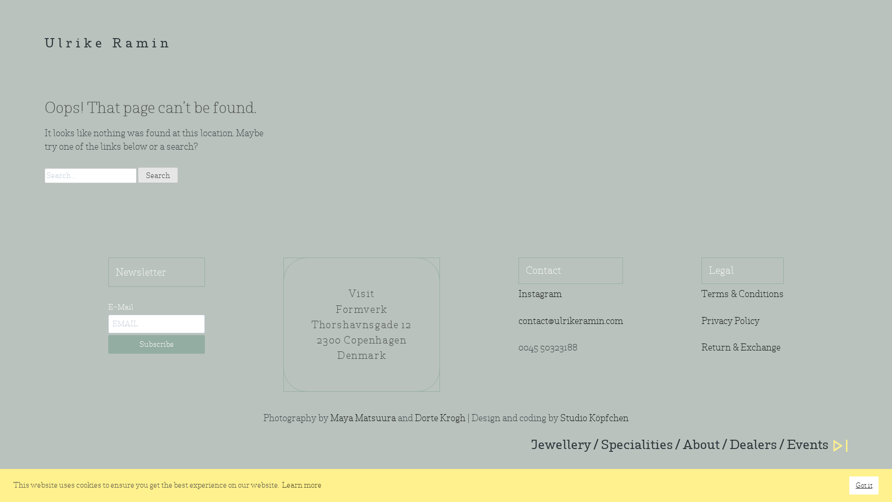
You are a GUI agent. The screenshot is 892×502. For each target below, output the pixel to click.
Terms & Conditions (743, 294)
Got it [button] (864, 485)
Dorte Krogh (440, 418)
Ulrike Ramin (108, 44)
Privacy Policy (731, 321)
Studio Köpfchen (594, 418)
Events (807, 446)
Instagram (540, 294)
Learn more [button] (301, 485)
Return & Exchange (741, 347)
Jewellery (561, 446)
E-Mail (120, 307)
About (701, 446)
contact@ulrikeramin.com (570, 321)
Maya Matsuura (363, 418)
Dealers (753, 446)
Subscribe (156, 344)
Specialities (637, 446)
